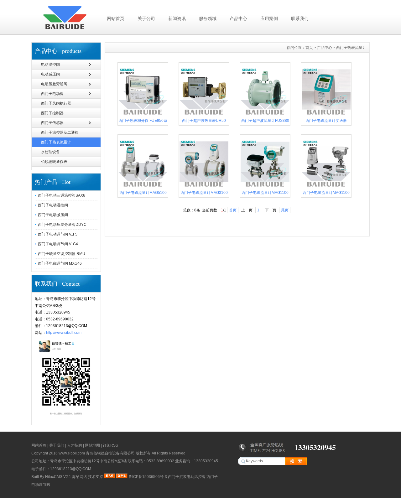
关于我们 (56, 445)
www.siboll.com (72, 453)
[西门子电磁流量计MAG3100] (204, 186)
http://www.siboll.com (63, 332)
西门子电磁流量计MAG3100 (204, 192)
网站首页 (115, 18)
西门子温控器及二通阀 (60, 132)
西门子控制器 (52, 113)
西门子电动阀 (52, 93)
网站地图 (92, 445)
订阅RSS (110, 445)
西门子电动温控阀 (53, 205)
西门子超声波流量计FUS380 (265, 120)
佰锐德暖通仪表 (54, 161)
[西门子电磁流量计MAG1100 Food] (265, 186)
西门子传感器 (52, 123)
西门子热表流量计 (351, 47)
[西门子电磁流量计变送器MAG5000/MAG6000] (326, 114)
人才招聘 (74, 445)
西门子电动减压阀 (53, 215)
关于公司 (146, 18)
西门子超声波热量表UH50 (204, 120)
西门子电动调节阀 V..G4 (58, 244)
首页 (309, 47)
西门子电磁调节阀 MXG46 (60, 263)
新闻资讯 (177, 18)
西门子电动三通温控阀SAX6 (61, 195)
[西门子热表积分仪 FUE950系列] (143, 114)
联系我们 (300, 18)
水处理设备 (50, 152)
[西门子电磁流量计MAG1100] (326, 186)
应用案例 (269, 18)
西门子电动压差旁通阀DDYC (62, 224)
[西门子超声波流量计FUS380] (265, 114)
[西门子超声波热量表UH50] (204, 114)
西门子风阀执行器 (56, 103)
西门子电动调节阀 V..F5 (57, 234)
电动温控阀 (50, 64)
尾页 (285, 210)
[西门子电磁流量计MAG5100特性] (143, 186)
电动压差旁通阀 (54, 84)
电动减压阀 (50, 74)
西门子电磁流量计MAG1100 (326, 192)
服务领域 (207, 18)
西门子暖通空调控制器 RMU (61, 254)
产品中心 (238, 18)
